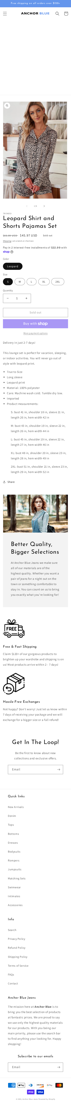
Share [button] (11, 482)
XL (44, 281)
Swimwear (14, 887)
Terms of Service (18, 965)
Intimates (14, 896)
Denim (12, 816)
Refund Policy (16, 947)
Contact (13, 983)
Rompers (13, 860)
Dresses (13, 842)
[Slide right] (44, 206)
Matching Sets (17, 878)
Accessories (15, 905)
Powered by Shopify (46, 1099)
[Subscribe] (58, 769)
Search (12, 930)
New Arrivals (16, 807)
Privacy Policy (16, 939)
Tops (11, 824)
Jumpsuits (14, 869)
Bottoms (13, 834)
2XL (57, 281)
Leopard (12, 266)
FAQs (11, 974)
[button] (5, 13)
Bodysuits (14, 851)
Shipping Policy (17, 957)
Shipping (7, 241)
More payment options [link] (35, 333)
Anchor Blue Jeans (30, 1099)
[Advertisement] (35, 57)
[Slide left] (26, 206)
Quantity (8, 290)
